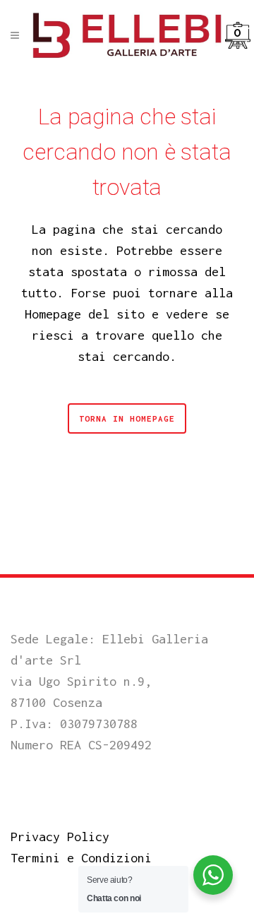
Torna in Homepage (127, 418)
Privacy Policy (60, 836)
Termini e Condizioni (81, 857)
